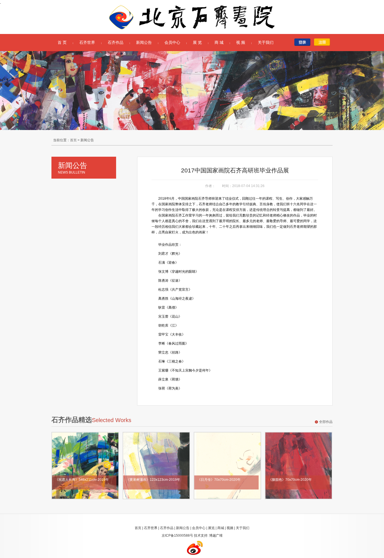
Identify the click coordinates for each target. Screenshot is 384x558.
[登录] (303, 42)
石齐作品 (115, 42)
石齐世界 (87, 42)
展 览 (197, 42)
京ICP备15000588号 (177, 535)
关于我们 (266, 42)
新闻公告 (144, 42)
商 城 (218, 42)
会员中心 (172, 42)
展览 (211, 528)
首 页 (62, 42)
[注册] (323, 42)
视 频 (240, 42)
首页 (73, 140)
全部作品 (326, 422)
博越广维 (216, 535)
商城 (220, 528)
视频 (230, 528)
